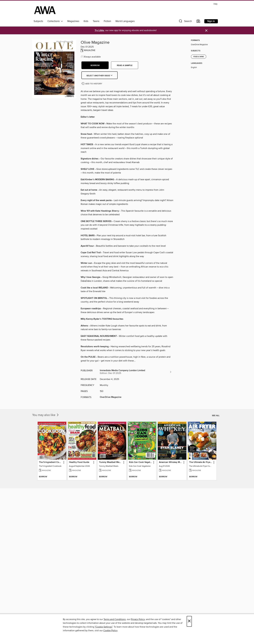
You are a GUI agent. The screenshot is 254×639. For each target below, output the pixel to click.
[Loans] (198, 22)
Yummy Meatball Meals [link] (110, 462)
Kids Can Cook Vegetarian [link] (140, 462)
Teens (96, 21)
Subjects (38, 21)
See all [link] (215, 415)
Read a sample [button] (124, 65)
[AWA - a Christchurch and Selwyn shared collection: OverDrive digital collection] (44, 10)
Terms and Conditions (114, 619)
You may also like (44, 415)
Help (215, 4)
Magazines (73, 21)
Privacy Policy (138, 619)
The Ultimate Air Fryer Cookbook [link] (200, 462)
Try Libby (99, 30)
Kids (86, 21)
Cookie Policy (110, 630)
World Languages (125, 21)
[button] (185, 22)
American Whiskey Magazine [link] (170, 462)
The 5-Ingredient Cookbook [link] (50, 462)
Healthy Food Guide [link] (79, 462)
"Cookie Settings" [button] (103, 626)
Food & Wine (198, 57)
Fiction (107, 21)
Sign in (211, 21)
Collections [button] (54, 21)
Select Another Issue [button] (98, 75)
